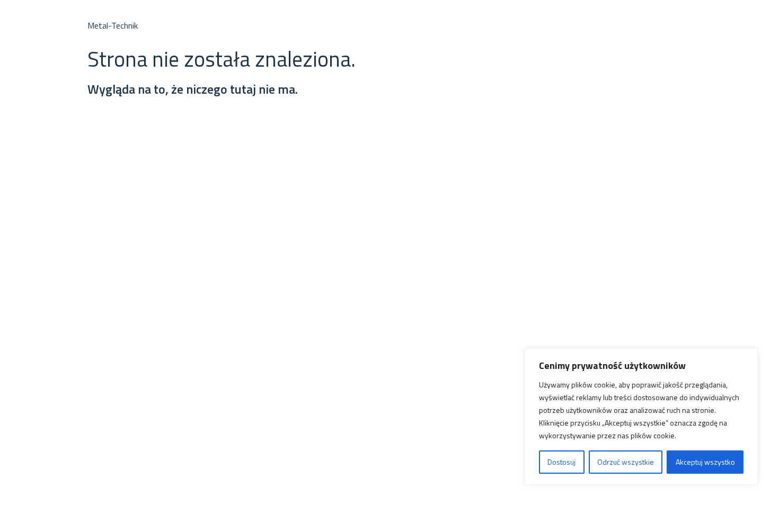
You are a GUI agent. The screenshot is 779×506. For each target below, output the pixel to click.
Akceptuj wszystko (705, 461)
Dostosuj (561, 461)
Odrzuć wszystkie (625, 461)
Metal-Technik (112, 25)
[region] (641, 416)
